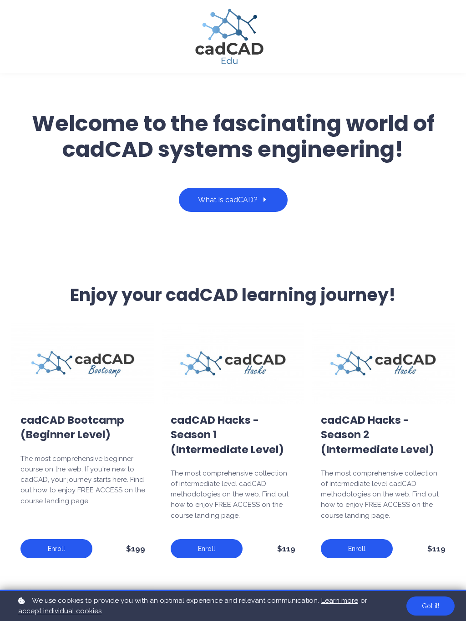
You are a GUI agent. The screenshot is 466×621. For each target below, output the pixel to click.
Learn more (339, 600)
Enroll (56, 548)
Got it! (430, 606)
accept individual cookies (59, 611)
